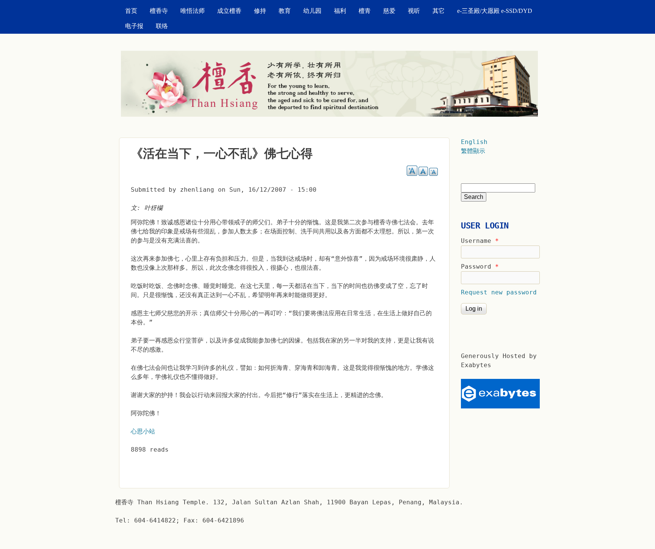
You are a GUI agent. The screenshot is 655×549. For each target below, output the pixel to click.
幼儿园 (312, 11)
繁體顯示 (473, 151)
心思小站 (143, 431)
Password (480, 266)
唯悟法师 (192, 11)
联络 (162, 26)
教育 (285, 11)
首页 (131, 11)
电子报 (134, 26)
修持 (260, 11)
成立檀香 (229, 11)
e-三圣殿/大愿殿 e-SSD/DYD (494, 11)
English (474, 141)
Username (480, 240)
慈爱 (389, 11)
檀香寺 (159, 11)
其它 (438, 11)
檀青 (365, 11)
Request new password (499, 292)
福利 (340, 11)
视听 (414, 11)
